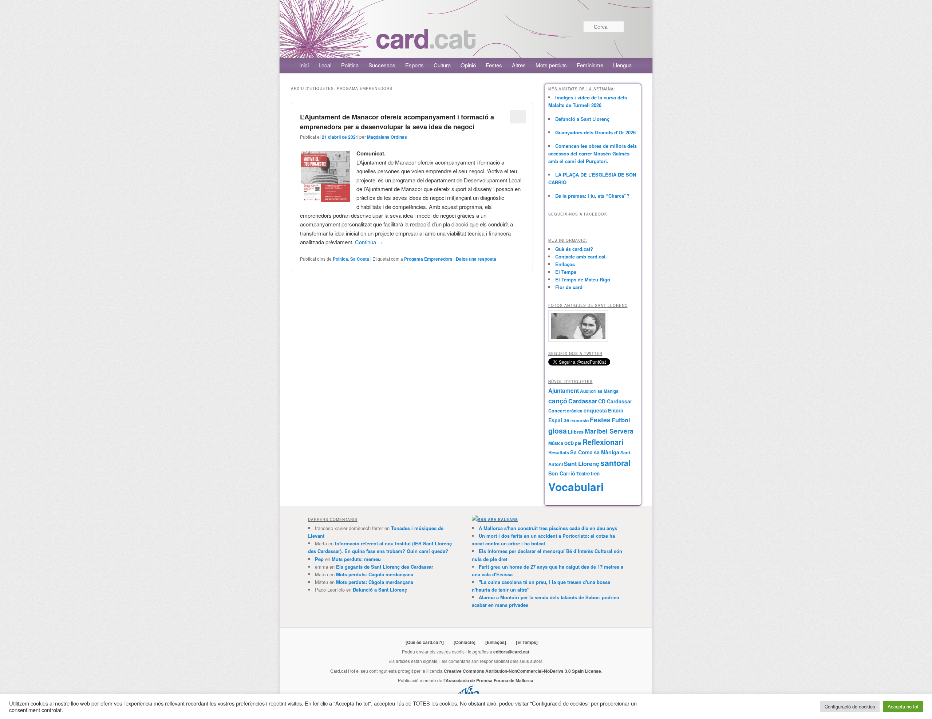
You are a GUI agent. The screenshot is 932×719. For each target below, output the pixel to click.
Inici (304, 65)
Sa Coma (581, 452)
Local (325, 65)
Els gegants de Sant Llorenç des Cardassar (384, 566)
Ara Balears (503, 519)
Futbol (621, 419)
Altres (519, 65)
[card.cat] (425, 44)
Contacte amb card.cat (580, 256)
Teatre (583, 473)
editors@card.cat (511, 651)
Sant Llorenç (581, 463)
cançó (557, 401)
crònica (574, 410)
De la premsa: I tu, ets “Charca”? (592, 195)
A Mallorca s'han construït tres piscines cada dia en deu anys (548, 528)
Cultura (442, 65)
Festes (494, 65)
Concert (557, 410)
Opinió (468, 65)
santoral (615, 463)
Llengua (622, 65)
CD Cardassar (615, 401)
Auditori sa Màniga (599, 391)
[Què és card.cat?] (425, 642)
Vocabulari (576, 486)
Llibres (576, 431)
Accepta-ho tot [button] (903, 706)
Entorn (615, 410)
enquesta (595, 410)
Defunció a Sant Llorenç (582, 118)
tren (595, 473)
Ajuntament (563, 391)
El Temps (565, 271)
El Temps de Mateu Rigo (582, 279)
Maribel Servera (609, 430)
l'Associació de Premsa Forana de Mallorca (488, 680)
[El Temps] (527, 642)
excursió (579, 420)
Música (555, 443)
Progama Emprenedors (428, 259)
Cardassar (582, 400)
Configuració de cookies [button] (850, 706)
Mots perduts (551, 65)
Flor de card (568, 287)
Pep (319, 559)
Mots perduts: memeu (356, 559)
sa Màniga (606, 452)
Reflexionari (602, 442)
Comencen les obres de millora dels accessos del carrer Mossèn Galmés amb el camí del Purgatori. (592, 153)
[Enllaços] (495, 642)
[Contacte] (464, 642)
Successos (381, 65)
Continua (369, 242)
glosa (557, 431)
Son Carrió (561, 473)
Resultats (558, 452)
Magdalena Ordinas (387, 137)
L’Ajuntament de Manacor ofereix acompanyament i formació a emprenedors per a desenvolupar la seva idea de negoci (397, 121)
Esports (414, 65)
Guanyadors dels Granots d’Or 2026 (595, 132)
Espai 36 (558, 420)
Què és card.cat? (574, 248)
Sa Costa (359, 259)
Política (350, 65)
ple (578, 443)
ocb (569, 443)
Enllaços (565, 264)
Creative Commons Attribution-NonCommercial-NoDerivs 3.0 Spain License (522, 671)
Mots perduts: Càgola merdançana (374, 574)
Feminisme (590, 65)
